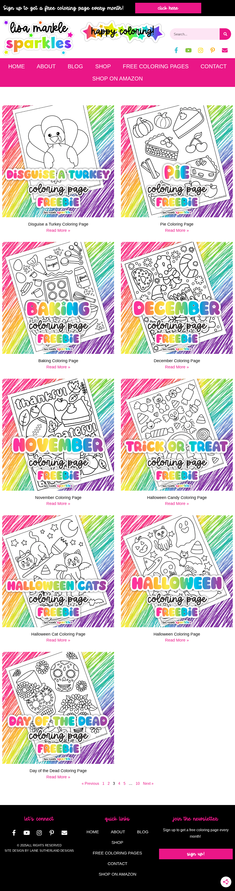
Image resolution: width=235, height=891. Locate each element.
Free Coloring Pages (156, 66)
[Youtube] (188, 50)
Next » (148, 783)
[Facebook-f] (176, 50)
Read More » (58, 230)
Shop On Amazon (117, 78)
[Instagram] (200, 50)
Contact (214, 66)
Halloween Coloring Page (177, 634)
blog (75, 66)
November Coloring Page (58, 497)
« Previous (90, 783)
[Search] (225, 34)
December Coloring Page (177, 360)
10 (138, 783)
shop (103, 66)
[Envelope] (225, 50)
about (46, 66)
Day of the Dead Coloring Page (58, 770)
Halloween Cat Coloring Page (58, 634)
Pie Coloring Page (176, 224)
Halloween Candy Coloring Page (177, 497)
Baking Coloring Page (58, 360)
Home (16, 66)
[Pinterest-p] (212, 50)
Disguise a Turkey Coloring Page (58, 224)
